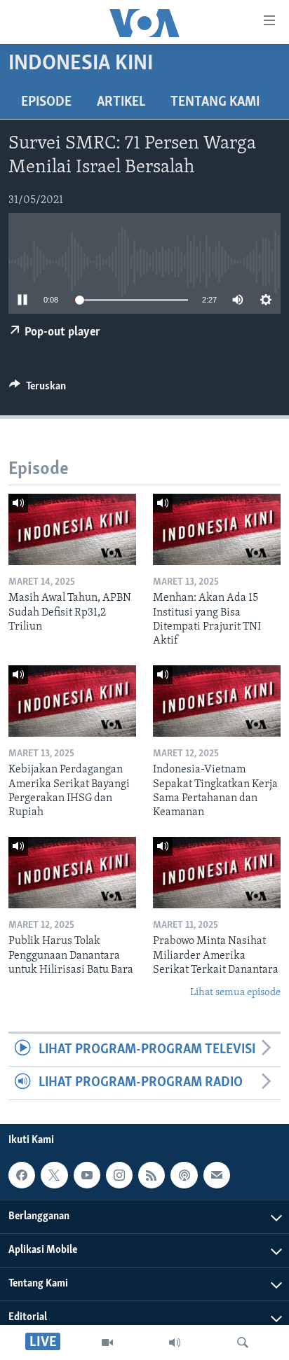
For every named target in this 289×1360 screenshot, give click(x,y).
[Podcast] (183, 1175)
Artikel (121, 102)
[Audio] (175, 1342)
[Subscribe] (216, 1175)
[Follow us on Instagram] (119, 1175)
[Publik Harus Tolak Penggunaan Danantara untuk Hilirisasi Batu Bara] (72, 872)
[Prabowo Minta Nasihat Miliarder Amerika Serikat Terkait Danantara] (217, 872)
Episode (46, 102)
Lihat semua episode (235, 992)
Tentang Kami (215, 102)
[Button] (37, 389)
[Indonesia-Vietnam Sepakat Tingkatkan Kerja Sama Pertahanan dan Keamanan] (217, 701)
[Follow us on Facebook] (21, 1175)
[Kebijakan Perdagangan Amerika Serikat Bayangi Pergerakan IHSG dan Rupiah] (72, 701)
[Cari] (243, 1342)
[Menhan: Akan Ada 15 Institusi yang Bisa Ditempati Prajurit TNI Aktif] (217, 529)
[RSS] (151, 1175)
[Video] (107, 1342)
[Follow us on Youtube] (87, 1175)
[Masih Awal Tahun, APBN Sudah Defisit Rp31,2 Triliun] (72, 529)
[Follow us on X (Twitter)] (54, 1175)
